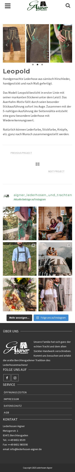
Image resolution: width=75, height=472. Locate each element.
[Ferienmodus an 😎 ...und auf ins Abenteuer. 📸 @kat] (55, 259)
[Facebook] (7, 377)
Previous (7, 45)
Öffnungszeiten (15, 392)
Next (68, 45)
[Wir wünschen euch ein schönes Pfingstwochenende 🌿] (55, 294)
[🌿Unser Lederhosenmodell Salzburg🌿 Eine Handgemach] (20, 259)
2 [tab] (37, 64)
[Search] (68, 6)
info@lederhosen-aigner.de (26, 449)
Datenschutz (13, 405)
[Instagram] (15, 377)
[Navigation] (7, 6)
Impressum (11, 399)
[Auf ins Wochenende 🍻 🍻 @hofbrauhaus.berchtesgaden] (55, 223)
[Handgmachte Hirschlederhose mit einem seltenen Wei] (20, 223)
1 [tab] (33, 64)
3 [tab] (42, 64)
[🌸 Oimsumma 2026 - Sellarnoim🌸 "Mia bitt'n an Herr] (20, 294)
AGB (6, 412)
